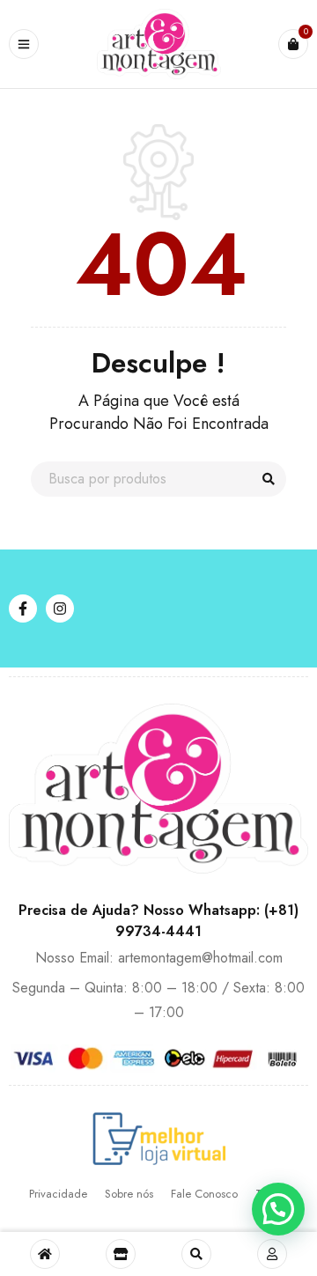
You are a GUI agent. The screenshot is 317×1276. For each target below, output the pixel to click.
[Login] (272, 1254)
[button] (278, 1209)
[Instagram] (60, 608)
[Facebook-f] (23, 608)
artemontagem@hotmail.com (200, 958)
